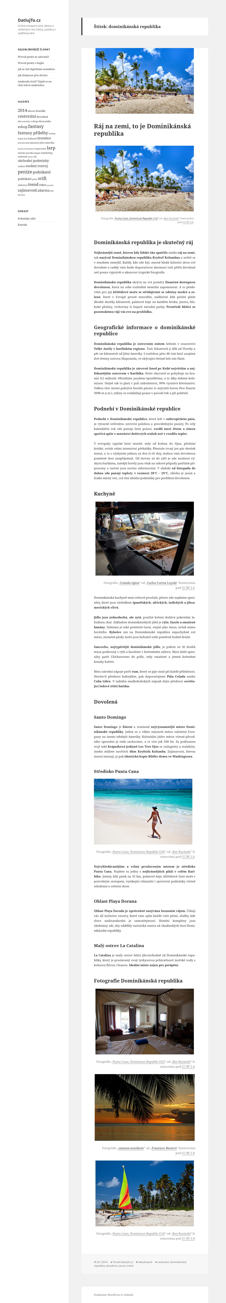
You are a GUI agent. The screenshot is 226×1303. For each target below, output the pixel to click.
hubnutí (32, 138)
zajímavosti (27, 190)
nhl (35, 156)
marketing (46, 152)
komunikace (29, 149)
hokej (20, 138)
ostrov (122, 1265)
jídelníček (34, 142)
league (37, 153)
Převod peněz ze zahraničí (33, 57)
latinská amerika (26, 153)
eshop (23, 126)
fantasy (36, 126)
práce (34, 179)
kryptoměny (40, 148)
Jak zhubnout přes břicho (33, 75)
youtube (50, 185)
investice (44, 138)
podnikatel (42, 172)
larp (51, 148)
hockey (52, 133)
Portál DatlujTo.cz (123, 1262)
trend (33, 184)
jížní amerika (47, 142)
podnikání (25, 179)
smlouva (22, 185)
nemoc (30, 157)
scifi (42, 178)
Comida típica (129, 583)
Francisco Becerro (164, 1148)
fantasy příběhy (33, 133)
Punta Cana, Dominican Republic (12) (136, 218)
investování (23, 142)
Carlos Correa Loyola (162, 583)
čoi (52, 190)
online (21, 166)
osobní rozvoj (37, 165)
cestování (27, 116)
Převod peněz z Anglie (31, 63)
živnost (21, 194)
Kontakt (22, 224)
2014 (22, 110)
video (42, 185)
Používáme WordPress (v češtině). (114, 1295)
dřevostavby (24, 121)
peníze (25, 172)
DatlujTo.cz (29, 20)
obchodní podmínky (33, 160)
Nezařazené (145, 1262)
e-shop (34, 121)
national (22, 156)
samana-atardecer (131, 1148)
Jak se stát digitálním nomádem (36, 69)
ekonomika (44, 121)
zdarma (44, 190)
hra (25, 138)
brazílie (40, 111)
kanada (21, 149)
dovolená (42, 116)
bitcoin (31, 110)
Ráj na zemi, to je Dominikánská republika (142, 129)
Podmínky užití (27, 218)
